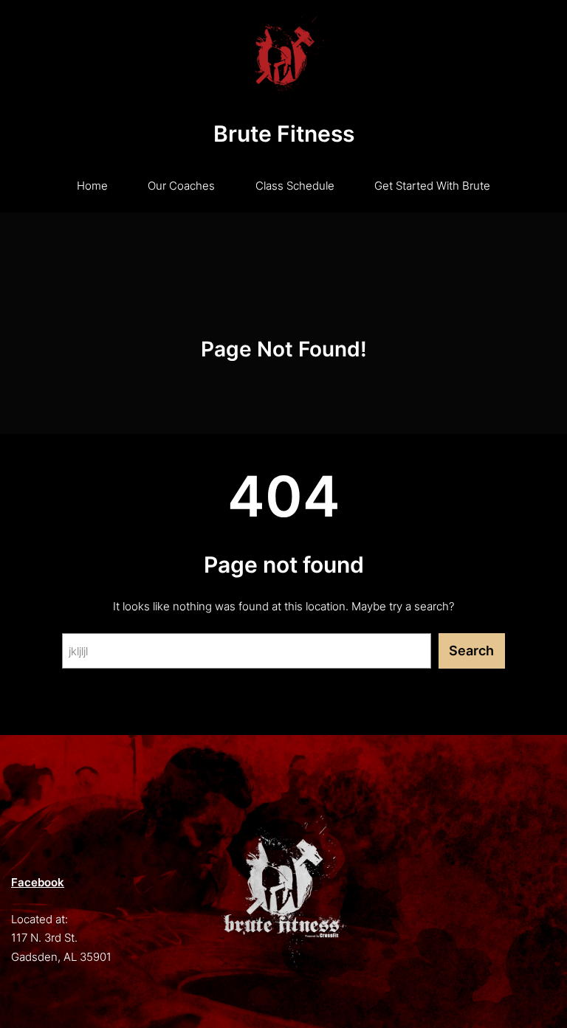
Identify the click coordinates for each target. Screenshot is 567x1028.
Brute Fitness (283, 133)
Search (471, 650)
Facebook (37, 882)
